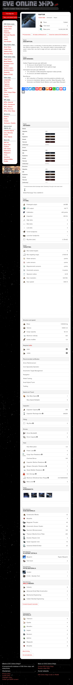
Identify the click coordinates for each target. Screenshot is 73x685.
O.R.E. (6, 37)
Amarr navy (7, 47)
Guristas (6, 66)
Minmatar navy (8, 53)
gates (5, 119)
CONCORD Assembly (7, 81)
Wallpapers (7, 153)
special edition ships (8, 89)
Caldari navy (8, 49)
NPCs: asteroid (8, 102)
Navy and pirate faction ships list (10, 17)
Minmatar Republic (9, 35)
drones (6, 94)
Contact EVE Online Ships (46, 666)
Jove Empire (7, 41)
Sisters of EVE (8, 74)
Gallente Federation (7, 32)
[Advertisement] (45, 106)
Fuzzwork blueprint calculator (30, 604)
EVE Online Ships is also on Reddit (48, 675)
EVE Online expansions (7, 149)
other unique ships (10, 92)
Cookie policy (6, 675)
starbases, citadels (9, 123)
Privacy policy (6, 674)
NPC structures (8, 109)
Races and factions (7, 145)
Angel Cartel (7, 59)
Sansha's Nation (9, 70)
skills (30, 345)
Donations (7, 157)
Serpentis (7, 72)
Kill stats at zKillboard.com (39, 34)
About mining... (26, 651)
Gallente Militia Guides (8, 160)
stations (6, 116)
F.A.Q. (6, 155)
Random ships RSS (44, 668)
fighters (6, 97)
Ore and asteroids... (28, 655)
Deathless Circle (9, 63)
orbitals (6, 121)
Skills (25, 583)
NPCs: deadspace (9, 104)
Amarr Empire (8, 26)
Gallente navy (8, 51)
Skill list (6, 142)
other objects (8, 137)
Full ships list (10, 13)
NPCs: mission (8, 106)
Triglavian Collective (7, 85)
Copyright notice (7, 677)
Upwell (6, 39)
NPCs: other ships (9, 111)
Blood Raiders (8, 61)
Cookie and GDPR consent (10, 679)
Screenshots (27, 34)
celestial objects (9, 130)
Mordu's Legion (8, 68)
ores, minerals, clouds (8, 134)
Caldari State (8, 29)
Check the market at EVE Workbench (58, 34)
